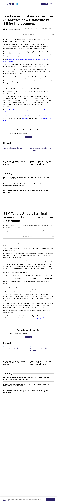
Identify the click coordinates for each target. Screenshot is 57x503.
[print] (53, 34)
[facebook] (23, 34)
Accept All (50, 499)
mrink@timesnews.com (25, 115)
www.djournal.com (11, 318)
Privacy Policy (6, 500)
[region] (28, 500)
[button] (4, 4)
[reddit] (31, 34)
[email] (33, 34)
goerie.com (24, 118)
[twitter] (28, 34)
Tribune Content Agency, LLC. (35, 318)
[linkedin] (26, 34)
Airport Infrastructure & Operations (13, 11)
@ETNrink (50, 115)
